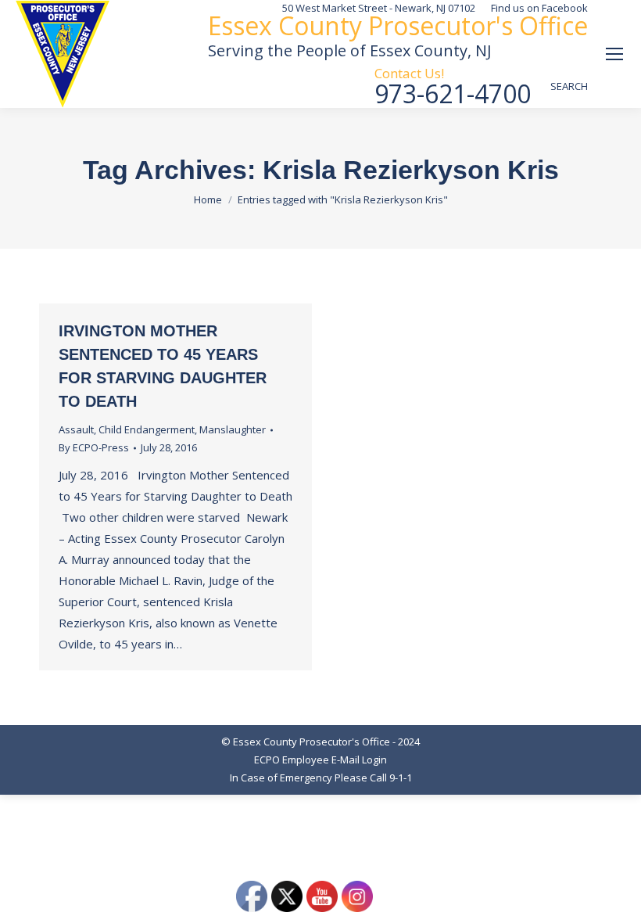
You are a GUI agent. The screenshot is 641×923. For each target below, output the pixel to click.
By (94, 447)
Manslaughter (232, 429)
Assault (76, 429)
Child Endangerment (146, 429)
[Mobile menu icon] (614, 54)
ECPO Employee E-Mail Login (320, 759)
